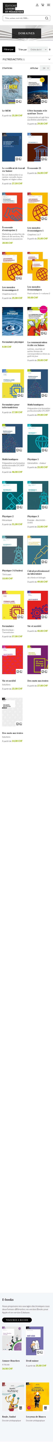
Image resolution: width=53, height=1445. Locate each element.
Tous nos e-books (17, 1320)
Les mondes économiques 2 (10, 289)
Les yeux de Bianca (36, 1416)
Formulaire (8, 626)
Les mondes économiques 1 (35, 229)
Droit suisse (32, 1360)
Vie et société (34, 626)
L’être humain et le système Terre (37, 112)
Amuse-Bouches (11, 1360)
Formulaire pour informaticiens (11, 406)
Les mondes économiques (34, 288)
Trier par (22, 49)
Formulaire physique (13, 342)
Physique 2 (8, 516)
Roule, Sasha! (9, 1416)
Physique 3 (33, 516)
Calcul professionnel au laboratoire (38, 572)
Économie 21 (34, 168)
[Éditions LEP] (13, 12)
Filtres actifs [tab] (12, 59)
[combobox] (26, 18)
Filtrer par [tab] (9, 49)
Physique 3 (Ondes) (12, 570)
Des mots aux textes (37, 680)
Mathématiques (35, 404)
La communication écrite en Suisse (37, 344)
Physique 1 (33, 459)
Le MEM (6, 110)
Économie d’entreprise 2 (9, 229)
